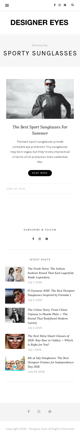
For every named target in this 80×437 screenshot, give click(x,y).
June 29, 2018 (15, 188)
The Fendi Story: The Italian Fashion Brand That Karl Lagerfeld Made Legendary (50, 273)
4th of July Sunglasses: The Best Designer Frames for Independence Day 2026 (51, 362)
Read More (40, 173)
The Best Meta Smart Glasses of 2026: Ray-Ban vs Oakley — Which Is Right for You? (50, 340)
